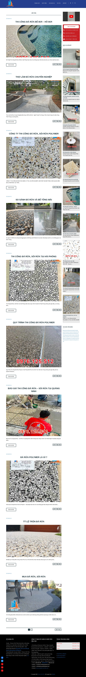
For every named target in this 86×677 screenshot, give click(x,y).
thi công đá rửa (71, 339)
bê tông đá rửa (75, 333)
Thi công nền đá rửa (74, 338)
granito (70, 335)
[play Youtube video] (71, 16)
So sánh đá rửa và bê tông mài (34, 199)
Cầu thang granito (66, 335)
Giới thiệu (44, 3)
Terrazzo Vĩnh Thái (41, 674)
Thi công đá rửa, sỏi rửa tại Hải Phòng (33, 256)
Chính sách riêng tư (61, 655)
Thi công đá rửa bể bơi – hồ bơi (33, 22)
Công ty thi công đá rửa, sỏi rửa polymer (34, 134)
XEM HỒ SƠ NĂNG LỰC (70, 33)
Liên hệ (64, 3)
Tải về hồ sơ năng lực (61, 653)
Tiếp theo (58, 629)
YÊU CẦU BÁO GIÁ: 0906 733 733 (71, 30)
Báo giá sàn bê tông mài (67, 330)
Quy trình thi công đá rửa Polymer (34, 322)
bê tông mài (65, 333)
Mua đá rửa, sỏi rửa (34, 576)
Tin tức (59, 3)
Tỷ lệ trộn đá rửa (33, 521)
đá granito (18, 648)
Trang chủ (37, 3)
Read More (11, 64)
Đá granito (75, 339)
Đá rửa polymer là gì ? (33, 457)
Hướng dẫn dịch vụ (61, 657)
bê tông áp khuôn (70, 333)
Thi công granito (68, 338)
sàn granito (67, 336)
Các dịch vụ (52, 3)
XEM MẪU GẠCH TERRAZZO (70, 36)
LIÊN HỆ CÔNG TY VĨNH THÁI (71, 39)
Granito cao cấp (74, 335)
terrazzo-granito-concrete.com (42, 668)
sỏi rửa (71, 336)
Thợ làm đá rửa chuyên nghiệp (34, 77)
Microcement (12, 650)
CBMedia (53, 674)
